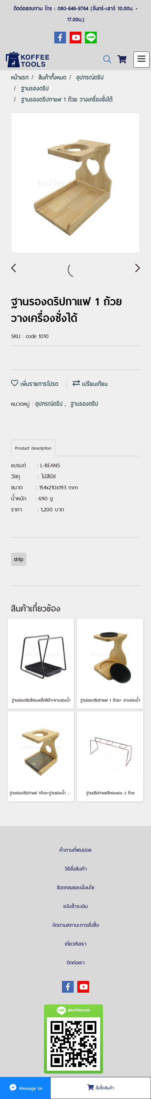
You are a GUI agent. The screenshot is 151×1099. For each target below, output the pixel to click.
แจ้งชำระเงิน (75, 906)
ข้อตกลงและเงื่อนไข (75, 887)
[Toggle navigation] (141, 60)
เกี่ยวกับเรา (75, 944)
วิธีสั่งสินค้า (76, 869)
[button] (104, 59)
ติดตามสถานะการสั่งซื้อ (75, 925)
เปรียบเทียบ (94, 384)
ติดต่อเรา (76, 962)
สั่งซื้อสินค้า (104, 1088)
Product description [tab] (33, 448)
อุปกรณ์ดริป (50, 403)
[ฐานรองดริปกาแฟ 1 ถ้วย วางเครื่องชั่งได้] (75, 183)
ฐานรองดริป (84, 403)
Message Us (30, 1088)
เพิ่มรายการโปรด (38, 384)
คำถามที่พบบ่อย (75, 850)
